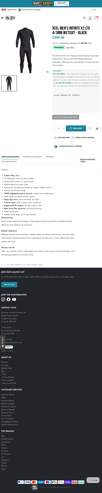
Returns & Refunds (8, 409)
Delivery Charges (7, 403)
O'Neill (4, 463)
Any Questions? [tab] (9, 161)
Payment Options (7, 400)
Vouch (3, 469)
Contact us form (7, 350)
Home (2, 265)
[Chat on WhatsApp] (51, 346)
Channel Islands (7, 439)
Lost (2, 457)
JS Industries (5, 454)
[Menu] (2, 18)
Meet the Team (6, 368)
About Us (4, 362)
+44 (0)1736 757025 (63, 83)
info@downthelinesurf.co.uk (11, 342)
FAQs (3, 397)
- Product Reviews (7, 377)
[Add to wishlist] (90, 128)
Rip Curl (4, 466)
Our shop (4, 365)
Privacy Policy (6, 415)
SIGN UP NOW (9, 284)
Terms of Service (7, 418)
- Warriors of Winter (8, 383)
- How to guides (7, 380)
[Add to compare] (97, 128)
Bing (3, 436)
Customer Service (7, 394)
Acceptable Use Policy (9, 421)
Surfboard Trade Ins (8, 406)
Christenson (5, 442)
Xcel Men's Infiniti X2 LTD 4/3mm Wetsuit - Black (71, 30)
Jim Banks (4, 451)
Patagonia (5, 460)
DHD (3, 445)
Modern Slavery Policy (9, 424)
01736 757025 (6, 339)
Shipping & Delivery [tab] (32, 157)
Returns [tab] (50, 157)
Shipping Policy (7, 412)
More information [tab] (10, 157)
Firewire (4, 448)
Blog (3, 371)
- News (3, 374)
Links (93, 10)
